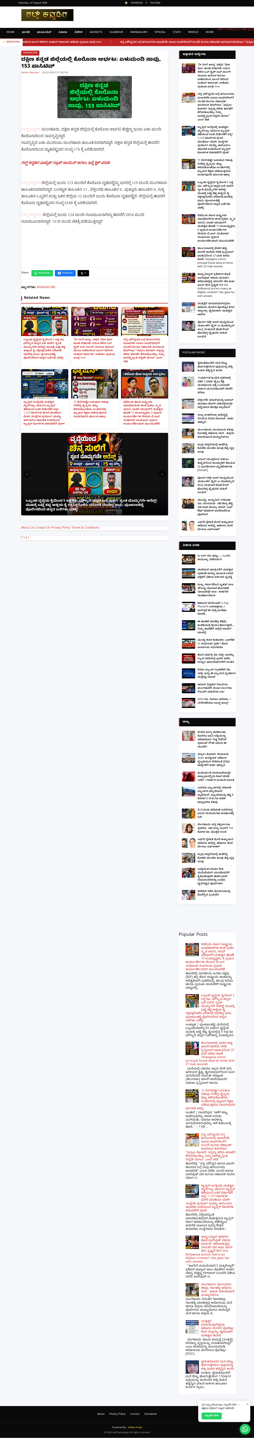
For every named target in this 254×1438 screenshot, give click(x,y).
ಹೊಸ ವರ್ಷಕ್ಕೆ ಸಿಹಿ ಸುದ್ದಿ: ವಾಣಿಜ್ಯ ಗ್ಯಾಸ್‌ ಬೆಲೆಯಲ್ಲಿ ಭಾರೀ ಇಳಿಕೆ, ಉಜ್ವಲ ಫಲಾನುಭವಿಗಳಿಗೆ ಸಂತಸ (215, 658)
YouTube (155, 3)
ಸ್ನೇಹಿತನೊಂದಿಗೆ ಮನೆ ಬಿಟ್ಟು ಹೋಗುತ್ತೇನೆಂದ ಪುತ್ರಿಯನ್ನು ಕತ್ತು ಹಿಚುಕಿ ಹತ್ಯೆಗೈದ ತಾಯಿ (215, 367)
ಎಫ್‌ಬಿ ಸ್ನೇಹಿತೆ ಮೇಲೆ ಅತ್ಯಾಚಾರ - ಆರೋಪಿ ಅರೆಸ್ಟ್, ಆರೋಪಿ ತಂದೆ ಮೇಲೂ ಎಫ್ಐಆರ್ (216, 526)
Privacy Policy (60, 528)
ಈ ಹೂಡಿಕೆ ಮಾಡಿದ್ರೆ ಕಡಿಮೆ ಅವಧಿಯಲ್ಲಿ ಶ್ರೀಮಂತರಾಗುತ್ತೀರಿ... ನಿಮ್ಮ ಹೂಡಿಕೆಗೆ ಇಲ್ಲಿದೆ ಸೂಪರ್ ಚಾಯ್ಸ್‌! (215, 627)
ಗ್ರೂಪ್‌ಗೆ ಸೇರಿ (212, 1416)
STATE (177, 32)
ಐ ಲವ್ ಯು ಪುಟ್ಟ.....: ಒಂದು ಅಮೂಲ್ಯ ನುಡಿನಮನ (213, 558)
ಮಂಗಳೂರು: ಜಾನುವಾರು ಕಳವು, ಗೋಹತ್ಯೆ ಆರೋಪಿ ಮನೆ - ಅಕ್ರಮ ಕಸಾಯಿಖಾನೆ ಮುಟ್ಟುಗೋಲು (215, 433)
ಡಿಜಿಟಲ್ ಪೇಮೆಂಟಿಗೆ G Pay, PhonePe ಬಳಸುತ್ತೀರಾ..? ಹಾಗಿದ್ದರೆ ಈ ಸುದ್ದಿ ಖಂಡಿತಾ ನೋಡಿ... (213, 609)
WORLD (193, 32)
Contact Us (42, 528)
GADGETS (96, 32)
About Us (27, 528)
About (101, 1414)
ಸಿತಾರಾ (63, 32)
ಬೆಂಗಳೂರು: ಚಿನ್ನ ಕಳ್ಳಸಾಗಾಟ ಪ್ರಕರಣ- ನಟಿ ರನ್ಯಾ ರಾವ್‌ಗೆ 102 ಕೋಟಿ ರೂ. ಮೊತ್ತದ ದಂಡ (215, 828)
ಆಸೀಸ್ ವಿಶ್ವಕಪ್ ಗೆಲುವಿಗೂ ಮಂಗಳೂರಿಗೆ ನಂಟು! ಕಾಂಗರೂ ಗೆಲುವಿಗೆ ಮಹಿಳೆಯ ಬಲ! (214, 688)
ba (249, 30)
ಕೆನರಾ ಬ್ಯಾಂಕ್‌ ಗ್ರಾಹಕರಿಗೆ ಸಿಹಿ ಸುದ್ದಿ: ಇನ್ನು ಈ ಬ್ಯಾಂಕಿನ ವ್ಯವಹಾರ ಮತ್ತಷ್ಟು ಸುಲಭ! (216, 673)
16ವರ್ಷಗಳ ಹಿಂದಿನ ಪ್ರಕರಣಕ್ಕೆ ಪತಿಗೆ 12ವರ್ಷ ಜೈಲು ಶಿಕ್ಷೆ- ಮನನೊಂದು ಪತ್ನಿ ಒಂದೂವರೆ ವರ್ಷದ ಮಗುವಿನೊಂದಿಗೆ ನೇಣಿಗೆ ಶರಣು (215, 386)
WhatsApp (44, 273)
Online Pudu (135, 1427)
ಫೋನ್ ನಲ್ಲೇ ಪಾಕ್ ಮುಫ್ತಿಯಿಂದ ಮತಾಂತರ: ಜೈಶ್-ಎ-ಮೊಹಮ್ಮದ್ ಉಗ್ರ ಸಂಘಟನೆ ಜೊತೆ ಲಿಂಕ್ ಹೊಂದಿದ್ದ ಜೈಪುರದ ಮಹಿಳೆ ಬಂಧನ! (215, 330)
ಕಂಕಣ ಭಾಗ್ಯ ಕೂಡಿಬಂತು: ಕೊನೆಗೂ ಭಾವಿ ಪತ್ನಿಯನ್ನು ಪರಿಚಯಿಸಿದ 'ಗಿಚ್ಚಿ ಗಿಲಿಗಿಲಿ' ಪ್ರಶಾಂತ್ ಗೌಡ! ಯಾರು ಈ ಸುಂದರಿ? (212, 740)
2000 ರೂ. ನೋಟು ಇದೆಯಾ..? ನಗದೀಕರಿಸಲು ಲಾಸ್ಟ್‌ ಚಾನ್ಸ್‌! (214, 701)
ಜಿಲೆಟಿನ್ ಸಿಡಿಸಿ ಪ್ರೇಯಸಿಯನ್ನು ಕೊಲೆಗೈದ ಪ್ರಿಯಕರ (213, 893)
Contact (135, 1414)
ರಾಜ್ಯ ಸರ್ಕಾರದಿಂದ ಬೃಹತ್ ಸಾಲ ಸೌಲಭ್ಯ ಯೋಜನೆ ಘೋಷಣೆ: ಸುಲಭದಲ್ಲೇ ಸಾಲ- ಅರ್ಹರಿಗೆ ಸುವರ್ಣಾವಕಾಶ (215, 590)
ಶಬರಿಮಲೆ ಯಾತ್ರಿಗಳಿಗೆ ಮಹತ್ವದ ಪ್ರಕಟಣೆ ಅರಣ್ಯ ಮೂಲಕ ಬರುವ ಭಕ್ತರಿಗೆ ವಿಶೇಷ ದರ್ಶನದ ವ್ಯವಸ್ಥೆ (215, 573)
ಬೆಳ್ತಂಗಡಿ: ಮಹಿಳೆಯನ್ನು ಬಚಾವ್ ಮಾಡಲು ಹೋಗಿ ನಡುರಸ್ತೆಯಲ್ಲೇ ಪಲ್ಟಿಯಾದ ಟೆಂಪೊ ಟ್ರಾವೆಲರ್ (215, 404)
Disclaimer (150, 1414)
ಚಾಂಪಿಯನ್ (44, 32)
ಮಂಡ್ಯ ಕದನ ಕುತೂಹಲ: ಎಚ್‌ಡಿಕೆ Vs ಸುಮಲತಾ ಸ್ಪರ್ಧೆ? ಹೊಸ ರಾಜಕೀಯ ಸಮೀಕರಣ (215, 644)
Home (11, 32)
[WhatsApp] (245, 1429)
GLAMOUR (116, 32)
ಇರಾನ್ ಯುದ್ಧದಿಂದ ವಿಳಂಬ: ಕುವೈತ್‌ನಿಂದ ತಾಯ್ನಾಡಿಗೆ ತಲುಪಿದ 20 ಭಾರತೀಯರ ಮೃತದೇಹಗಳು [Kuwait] (216, 465)
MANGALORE (138, 32)
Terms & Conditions (85, 528)
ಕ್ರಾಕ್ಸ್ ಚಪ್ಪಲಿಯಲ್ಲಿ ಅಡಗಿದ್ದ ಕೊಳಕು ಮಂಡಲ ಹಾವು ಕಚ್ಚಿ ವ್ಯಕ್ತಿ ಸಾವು (215, 448)
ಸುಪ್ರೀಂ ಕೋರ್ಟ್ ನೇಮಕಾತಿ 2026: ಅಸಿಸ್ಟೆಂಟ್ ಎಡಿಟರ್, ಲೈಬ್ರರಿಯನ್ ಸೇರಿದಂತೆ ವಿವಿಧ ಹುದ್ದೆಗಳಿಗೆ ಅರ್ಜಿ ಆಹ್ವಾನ (213, 760)
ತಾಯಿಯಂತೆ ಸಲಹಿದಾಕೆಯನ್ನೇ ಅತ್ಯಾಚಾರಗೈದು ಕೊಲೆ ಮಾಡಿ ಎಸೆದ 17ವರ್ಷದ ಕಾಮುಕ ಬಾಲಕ (215, 777)
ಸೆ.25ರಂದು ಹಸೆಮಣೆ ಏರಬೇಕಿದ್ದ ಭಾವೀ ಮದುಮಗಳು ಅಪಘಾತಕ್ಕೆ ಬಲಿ (215, 813)
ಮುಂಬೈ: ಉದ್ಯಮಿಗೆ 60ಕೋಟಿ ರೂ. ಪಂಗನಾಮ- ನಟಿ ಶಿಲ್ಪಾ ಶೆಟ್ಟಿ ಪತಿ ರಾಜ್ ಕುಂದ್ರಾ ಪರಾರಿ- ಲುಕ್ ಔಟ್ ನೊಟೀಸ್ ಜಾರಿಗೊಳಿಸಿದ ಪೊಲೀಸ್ (215, 508)
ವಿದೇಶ (78, 32)
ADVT (221, 30)
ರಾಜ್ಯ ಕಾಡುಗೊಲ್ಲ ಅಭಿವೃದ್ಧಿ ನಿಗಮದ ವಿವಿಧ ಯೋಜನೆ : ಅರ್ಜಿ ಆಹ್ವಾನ (215, 419)
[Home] (44, 15)
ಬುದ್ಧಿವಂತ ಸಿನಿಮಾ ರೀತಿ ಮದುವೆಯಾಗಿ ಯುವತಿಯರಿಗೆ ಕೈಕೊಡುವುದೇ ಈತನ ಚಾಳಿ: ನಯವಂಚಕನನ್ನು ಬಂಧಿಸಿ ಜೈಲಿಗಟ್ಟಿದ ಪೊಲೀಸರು (213, 877)
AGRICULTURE (236, 30)
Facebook (137, 3)
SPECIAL (160, 32)
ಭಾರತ (26, 32)
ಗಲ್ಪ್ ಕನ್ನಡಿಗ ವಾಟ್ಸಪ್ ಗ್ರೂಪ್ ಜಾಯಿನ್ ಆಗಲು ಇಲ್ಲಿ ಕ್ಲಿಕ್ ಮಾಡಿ (65, 162)
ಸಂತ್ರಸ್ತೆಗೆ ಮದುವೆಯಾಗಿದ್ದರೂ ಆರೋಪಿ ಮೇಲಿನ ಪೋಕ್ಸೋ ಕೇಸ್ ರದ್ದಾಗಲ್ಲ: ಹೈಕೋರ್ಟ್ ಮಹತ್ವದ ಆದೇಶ (215, 309)
